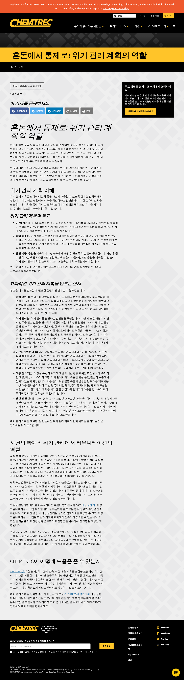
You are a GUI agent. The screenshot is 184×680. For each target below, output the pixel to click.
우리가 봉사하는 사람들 (87, 26)
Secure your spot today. (116, 8)
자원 (137, 26)
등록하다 (168, 15)
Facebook (165, 633)
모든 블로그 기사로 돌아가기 (28, 86)
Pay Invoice (133, 654)
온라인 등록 (133, 627)
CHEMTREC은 (17, 571)
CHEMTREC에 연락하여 (77, 594)
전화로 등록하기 (135, 633)
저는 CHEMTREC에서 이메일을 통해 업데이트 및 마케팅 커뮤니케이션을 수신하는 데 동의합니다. (55, 652)
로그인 (142, 15)
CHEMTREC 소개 (157, 26)
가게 (130, 660)
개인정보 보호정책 (135, 646)
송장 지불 (155, 15)
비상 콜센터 (88, 505)
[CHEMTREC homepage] (31, 26)
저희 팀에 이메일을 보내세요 (140, 111)
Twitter (164, 639)
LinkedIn (165, 627)
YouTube (165, 644)
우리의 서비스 (118, 26)
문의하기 (132, 639)
